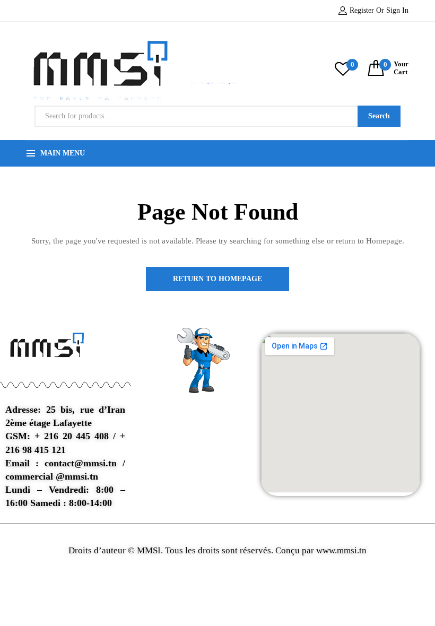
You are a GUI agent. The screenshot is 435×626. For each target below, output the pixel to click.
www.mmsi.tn (340, 550)
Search (379, 116)
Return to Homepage (217, 279)
